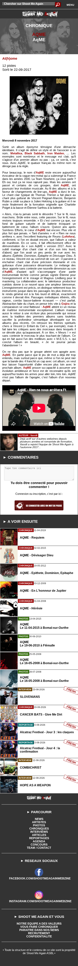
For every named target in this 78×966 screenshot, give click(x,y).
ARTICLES (39, 835)
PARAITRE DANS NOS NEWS (39, 930)
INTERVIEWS (39, 831)
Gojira (65, 303)
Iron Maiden (55, 153)
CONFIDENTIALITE (39, 936)
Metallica (16, 153)
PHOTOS (39, 825)
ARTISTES (39, 822)
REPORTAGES (39, 838)
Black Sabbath (35, 153)
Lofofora (68, 236)
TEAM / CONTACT (39, 847)
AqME (40, 172)
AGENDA (39, 841)
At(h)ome (9, 58)
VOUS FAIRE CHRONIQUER (39, 926)
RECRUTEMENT (39, 933)
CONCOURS (39, 844)
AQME (39, 34)
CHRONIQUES (39, 828)
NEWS (39, 819)
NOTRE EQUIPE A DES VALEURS (39, 923)
